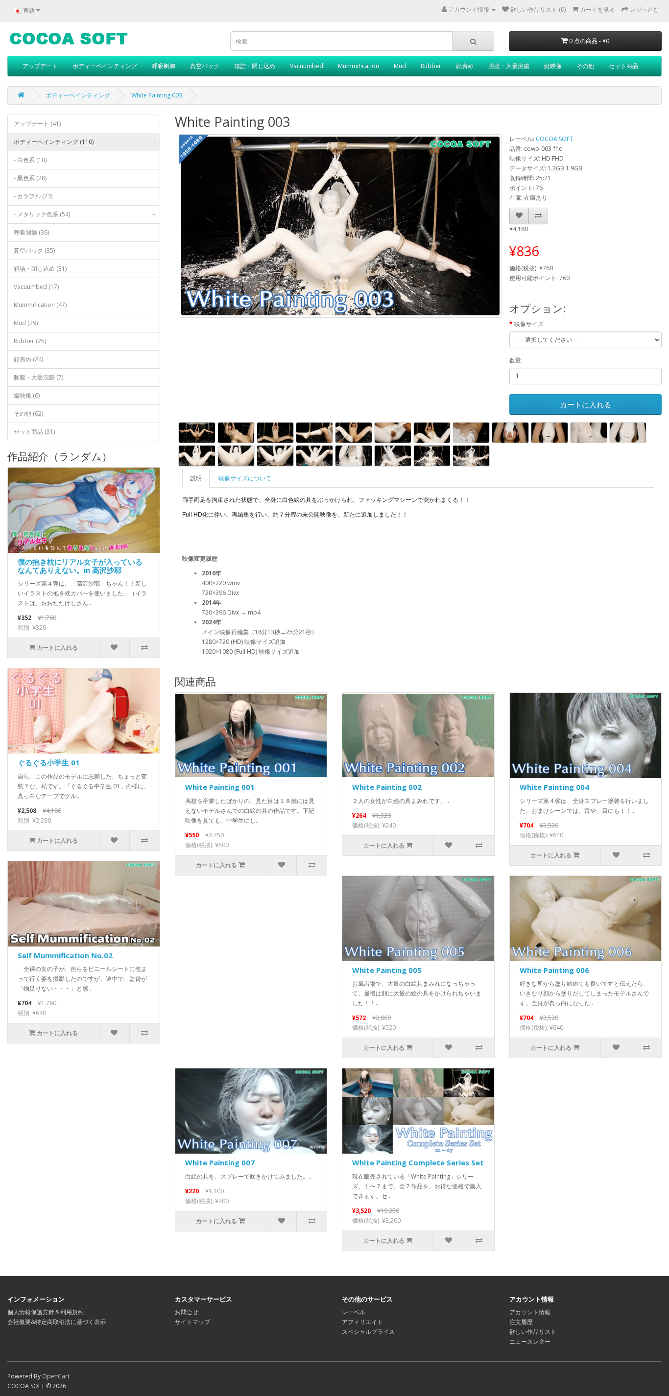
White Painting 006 (554, 970)
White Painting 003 (156, 95)
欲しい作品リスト (532, 1331)
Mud (400, 66)
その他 (585, 66)
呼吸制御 (163, 66)
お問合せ (186, 1312)
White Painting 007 (220, 1162)
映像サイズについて (244, 478)
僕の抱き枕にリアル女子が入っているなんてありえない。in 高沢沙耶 (80, 566)
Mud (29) (26, 323)
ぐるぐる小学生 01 (49, 762)
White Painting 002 (387, 787)
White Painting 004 (554, 787)
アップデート (40, 66)
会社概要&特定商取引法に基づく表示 (56, 1322)
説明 (196, 478)
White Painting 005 (387, 970)
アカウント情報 (529, 1312)
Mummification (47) (40, 305)
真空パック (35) (34, 250)
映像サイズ (529, 324)
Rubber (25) (30, 341)
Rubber (431, 66)
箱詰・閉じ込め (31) (40, 268)
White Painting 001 (220, 787)
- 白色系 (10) (30, 160)
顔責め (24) (28, 359)
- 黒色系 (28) (30, 178)
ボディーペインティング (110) (85, 142)
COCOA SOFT (554, 139)
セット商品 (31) (34, 431)
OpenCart (56, 1376)
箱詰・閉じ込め (254, 66)
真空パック (204, 66)
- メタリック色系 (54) (85, 214)
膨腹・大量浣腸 (508, 66)
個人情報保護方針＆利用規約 (45, 1312)
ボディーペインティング (104, 66)
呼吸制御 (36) (31, 232)
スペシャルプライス (368, 1331)
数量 (515, 360)
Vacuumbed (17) (36, 287)
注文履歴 (521, 1322)
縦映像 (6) (27, 395)
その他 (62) (28, 413)
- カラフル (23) (33, 196)
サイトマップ (192, 1322)
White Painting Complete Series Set (418, 1162)
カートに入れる (585, 404)
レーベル (353, 1312)
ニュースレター (529, 1341)
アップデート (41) (37, 123)
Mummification (358, 66)
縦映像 (553, 66)
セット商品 (623, 66)
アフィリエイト (362, 1322)
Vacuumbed (306, 66)
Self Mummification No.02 (65, 955)
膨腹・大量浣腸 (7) (38, 377)
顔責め (465, 66)
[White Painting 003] (340, 226)
